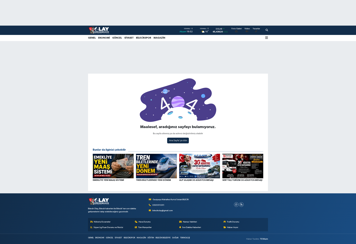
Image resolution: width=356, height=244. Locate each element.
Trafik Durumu (233, 222)
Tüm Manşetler (145, 227)
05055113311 (158, 205)
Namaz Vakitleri (190, 222)
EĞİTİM (151, 238)
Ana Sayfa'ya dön (178, 140)
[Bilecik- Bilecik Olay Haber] (98, 30)
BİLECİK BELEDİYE (163, 238)
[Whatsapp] (236, 204)
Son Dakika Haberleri (191, 227)
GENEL (92, 38)
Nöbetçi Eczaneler (102, 222)
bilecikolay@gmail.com (162, 210)
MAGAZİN (159, 38)
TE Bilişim (264, 239)
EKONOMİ (104, 38)
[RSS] (241, 204)
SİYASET (129, 38)
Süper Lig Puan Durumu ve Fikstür (108, 227)
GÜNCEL (117, 38)
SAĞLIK (175, 238)
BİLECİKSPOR (143, 38)
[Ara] (267, 30)
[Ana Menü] (266, 38)
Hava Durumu (145, 222)
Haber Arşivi (232, 227)
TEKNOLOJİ (185, 238)
